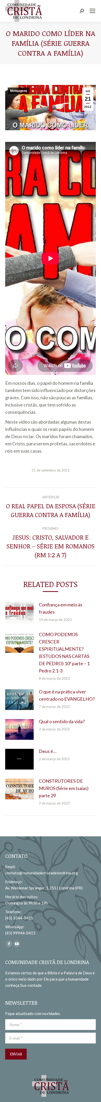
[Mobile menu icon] (92, 11)
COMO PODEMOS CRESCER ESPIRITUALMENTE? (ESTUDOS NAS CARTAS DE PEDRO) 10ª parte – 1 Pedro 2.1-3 (64, 652)
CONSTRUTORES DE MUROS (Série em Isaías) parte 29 (64, 788)
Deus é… (47, 751)
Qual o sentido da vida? (62, 721)
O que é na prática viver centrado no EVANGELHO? (67, 695)
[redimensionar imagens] (19, 612)
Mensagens (18, 91)
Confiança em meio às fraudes (60, 608)
